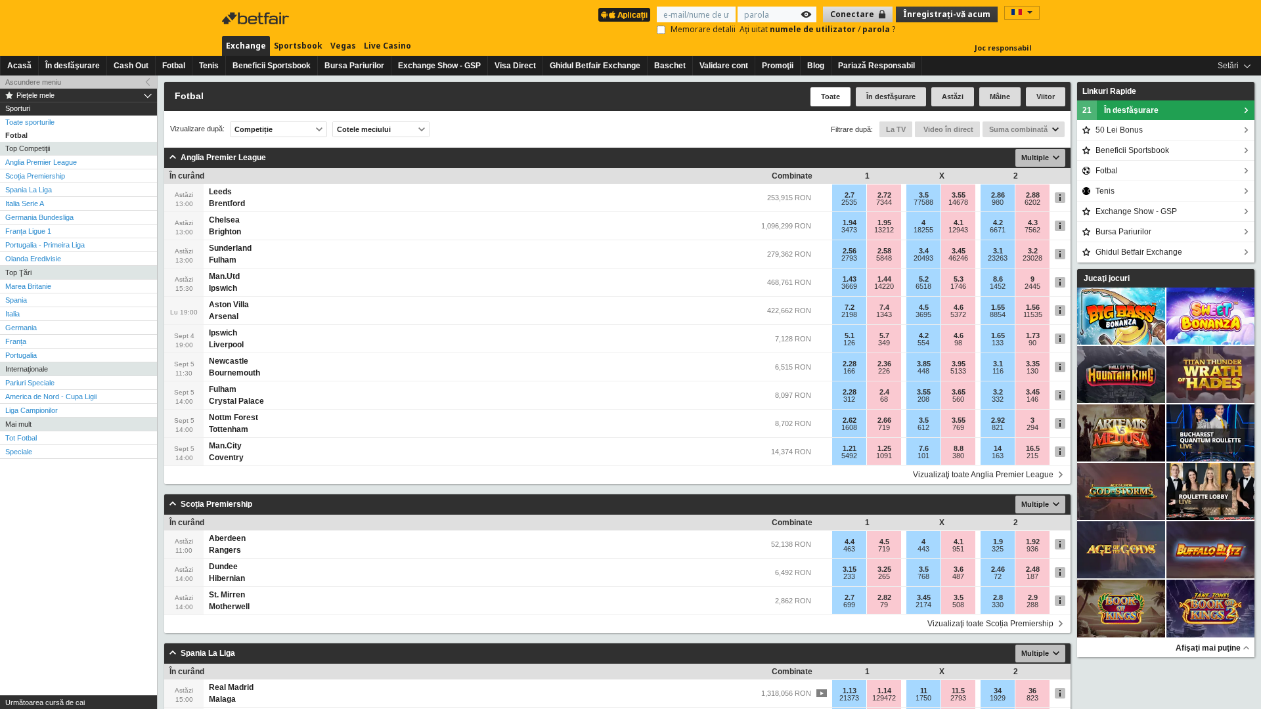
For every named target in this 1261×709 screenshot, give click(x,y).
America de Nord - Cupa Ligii (51, 396)
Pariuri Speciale (30, 383)
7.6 (924, 448)
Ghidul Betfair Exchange (595, 65)
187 (1032, 576)
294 (1032, 427)
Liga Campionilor (31, 410)
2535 (849, 202)
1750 (923, 698)
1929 (998, 698)
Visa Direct (515, 65)
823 (1032, 698)
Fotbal (173, 65)
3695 (923, 314)
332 (998, 399)
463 (849, 549)
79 (884, 604)
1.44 (884, 279)
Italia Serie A (24, 203)
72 (998, 576)
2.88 (1033, 195)
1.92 (1033, 541)
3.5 (924, 195)
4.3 (1033, 222)
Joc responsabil (1003, 48)
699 (849, 604)
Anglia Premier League (41, 162)
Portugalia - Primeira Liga (45, 245)
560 (958, 399)
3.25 (884, 569)
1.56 (1033, 307)
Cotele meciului (364, 129)
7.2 (849, 307)
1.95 (884, 222)
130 (1032, 371)
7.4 (884, 307)
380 (958, 455)
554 (923, 342)
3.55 (958, 195)
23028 (1032, 258)
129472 (884, 698)
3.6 (958, 569)
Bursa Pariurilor (354, 65)
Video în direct (947, 129)
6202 (1032, 202)
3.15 (849, 569)
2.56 (849, 250)
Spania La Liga (28, 190)
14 (998, 448)
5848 (884, 258)
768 (923, 576)
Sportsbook (298, 45)
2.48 (1033, 569)
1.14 (884, 690)
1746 (958, 286)
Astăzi (952, 96)
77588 (923, 202)
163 (998, 455)
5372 (958, 314)
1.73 (1033, 335)
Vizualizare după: (197, 129)
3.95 (958, 363)
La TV (896, 129)
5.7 (884, 335)
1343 (884, 314)
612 (923, 427)
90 (1032, 342)
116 (998, 371)
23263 (997, 258)
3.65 (958, 392)
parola (877, 29)
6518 (923, 286)
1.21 (849, 448)
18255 (923, 229)
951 (958, 549)
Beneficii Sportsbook (271, 65)
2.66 (884, 420)
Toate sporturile (30, 122)
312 (849, 399)
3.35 (1033, 363)
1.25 (884, 448)
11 (923, 690)
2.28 (849, 363)
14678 (958, 202)
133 (998, 342)
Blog (815, 65)
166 (849, 371)
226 (884, 371)
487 (958, 576)
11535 (1032, 314)
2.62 (849, 420)
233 (849, 576)
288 (1032, 604)
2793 (849, 258)
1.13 (849, 690)
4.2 (998, 222)
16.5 (1033, 448)
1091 (884, 455)
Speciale (18, 452)
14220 (884, 286)
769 (958, 427)
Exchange (246, 45)
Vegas (343, 45)
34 (998, 690)
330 (998, 604)
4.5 (924, 307)
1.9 (998, 541)
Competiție (253, 129)
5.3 (958, 279)
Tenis (209, 65)
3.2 (1033, 250)
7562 (1032, 229)
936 (1032, 549)
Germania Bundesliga (39, 217)
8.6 (998, 279)
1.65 (998, 335)
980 (998, 202)
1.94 (849, 222)
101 (923, 455)
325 (998, 549)
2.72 (884, 195)
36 (1032, 690)
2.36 (884, 363)
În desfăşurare (72, 65)
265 (884, 576)
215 (1032, 455)
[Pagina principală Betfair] (257, 18)
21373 (849, 698)
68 (884, 399)
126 (849, 342)
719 (884, 427)
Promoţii (777, 65)
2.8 (998, 597)
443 (923, 549)
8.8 (958, 448)
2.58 (884, 250)
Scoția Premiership (35, 176)
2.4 (884, 392)
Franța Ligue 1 (28, 231)
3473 (849, 229)
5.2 (924, 279)
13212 (884, 229)
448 (923, 371)
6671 (998, 229)
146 (1032, 399)
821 (998, 427)
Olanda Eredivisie (33, 259)
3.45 (958, 250)
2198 (849, 314)
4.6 (958, 307)
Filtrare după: (852, 129)
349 (884, 342)
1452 (998, 286)
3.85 (924, 363)
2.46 (998, 569)
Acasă (19, 65)
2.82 (884, 597)
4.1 (958, 222)
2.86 (998, 195)
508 (958, 604)
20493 (923, 258)
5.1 (849, 335)
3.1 (998, 250)
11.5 (958, 690)
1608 (849, 427)
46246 (958, 258)
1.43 (849, 279)
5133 (958, 371)
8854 (998, 314)
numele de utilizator (814, 29)
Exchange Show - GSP (439, 65)
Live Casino (387, 45)
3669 (849, 286)
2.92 (998, 420)
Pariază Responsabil (876, 65)
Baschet (670, 65)
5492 (849, 455)
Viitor (1045, 96)
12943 (958, 229)
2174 (923, 604)
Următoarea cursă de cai (45, 702)
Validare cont (723, 65)
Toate (830, 96)
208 (923, 399)
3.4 (924, 250)
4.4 (849, 541)
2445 (1032, 286)
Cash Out (131, 65)
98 (958, 342)
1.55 (998, 307)
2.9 (1033, 597)
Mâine (1000, 96)
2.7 (849, 195)
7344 (884, 202)
